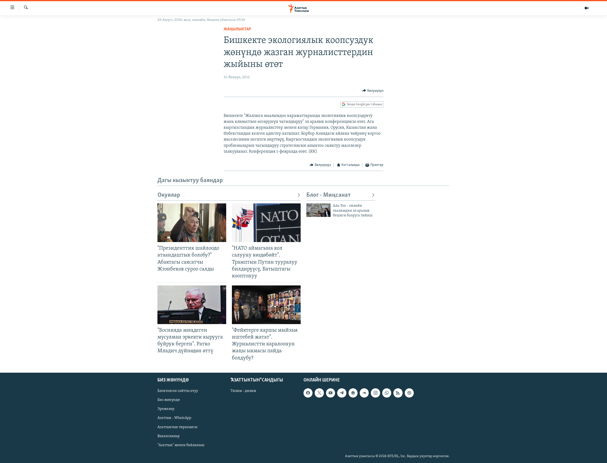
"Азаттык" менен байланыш (180, 445)
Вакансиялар (168, 436)
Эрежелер (166, 409)
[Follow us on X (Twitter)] (319, 392)
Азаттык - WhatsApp (174, 418)
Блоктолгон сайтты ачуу (177, 391)
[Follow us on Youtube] (330, 392)
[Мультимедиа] (586, 8)
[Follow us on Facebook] (308, 392)
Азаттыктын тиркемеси (177, 427)
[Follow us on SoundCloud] (364, 392)
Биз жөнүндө (168, 400)
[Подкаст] (409, 392)
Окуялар (168, 195)
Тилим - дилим (243, 391)
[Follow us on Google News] (353, 392)
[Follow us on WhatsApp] (386, 392)
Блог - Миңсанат (328, 195)
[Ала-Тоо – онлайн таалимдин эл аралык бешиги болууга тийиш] (318, 210)
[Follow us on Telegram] (341, 392)
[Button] (372, 91)
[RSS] (397, 392)
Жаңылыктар (237, 29)
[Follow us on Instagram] (375, 392)
